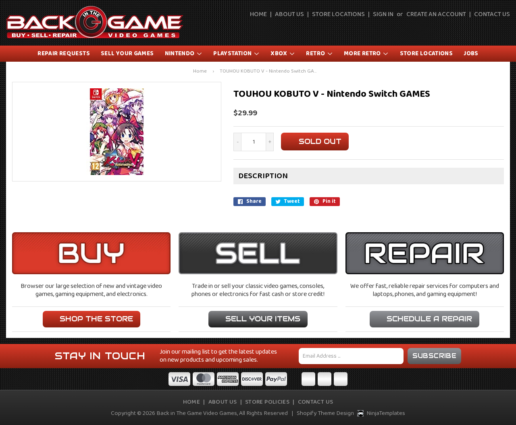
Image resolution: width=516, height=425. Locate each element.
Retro (316, 53)
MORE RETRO (363, 53)
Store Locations (338, 14)
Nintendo (180, 53)
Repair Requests (63, 53)
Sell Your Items (262, 318)
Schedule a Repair (429, 318)
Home (258, 14)
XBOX (279, 53)
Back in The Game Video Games (196, 413)
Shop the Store (96, 318)
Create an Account (436, 14)
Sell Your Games (127, 53)
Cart (504, 29)
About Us (289, 14)
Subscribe (434, 356)
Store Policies (267, 402)
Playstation (233, 53)
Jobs (471, 53)
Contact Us (492, 14)
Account (486, 29)
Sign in (383, 14)
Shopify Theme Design (325, 413)
